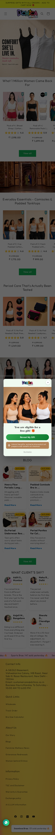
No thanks (28, 452)
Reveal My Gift (27, 437)
